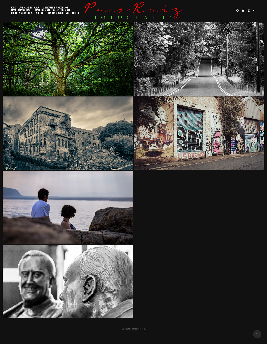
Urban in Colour (42, 10)
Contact (76, 13)
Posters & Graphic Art (58, 13)
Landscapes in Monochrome (55, 7)
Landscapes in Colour (29, 7)
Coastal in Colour (61, 10)
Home (13, 7)
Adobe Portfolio (139, 328)
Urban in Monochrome (21, 10)
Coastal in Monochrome (22, 13)
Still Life (40, 13)
